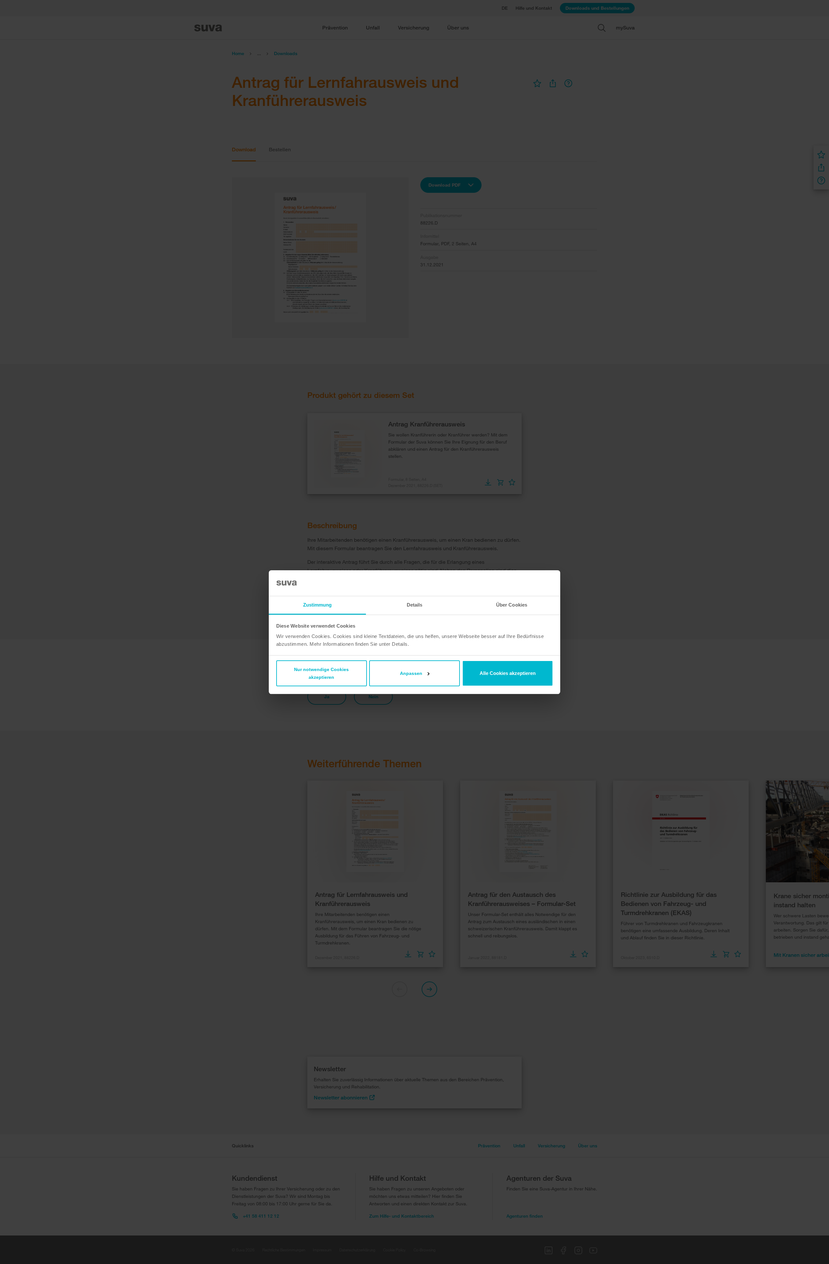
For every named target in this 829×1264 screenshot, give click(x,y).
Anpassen (411, 673)
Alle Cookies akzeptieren (508, 673)
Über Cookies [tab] (511, 605)
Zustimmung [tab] (317, 605)
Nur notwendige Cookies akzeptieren (321, 673)
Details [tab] (415, 605)
